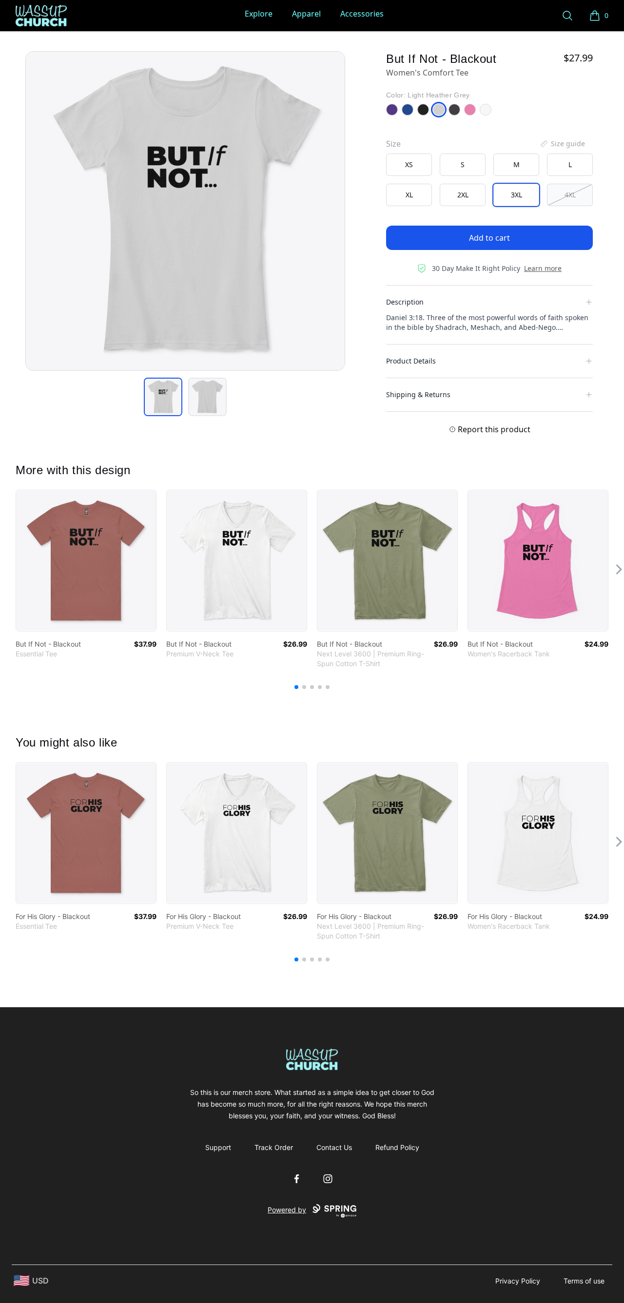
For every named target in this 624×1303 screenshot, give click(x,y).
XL (409, 194)
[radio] (409, 164)
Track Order (273, 1147)
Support (218, 1147)
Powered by (287, 1210)
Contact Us (334, 1147)
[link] (86, 560)
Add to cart (489, 237)
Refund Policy (397, 1147)
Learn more (543, 268)
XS (409, 164)
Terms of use (584, 1281)
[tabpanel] (185, 211)
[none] (562, 144)
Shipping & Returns (418, 394)
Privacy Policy (517, 1281)
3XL (516, 194)
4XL (570, 194)
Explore (259, 13)
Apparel (306, 13)
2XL (462, 194)
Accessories (362, 13)
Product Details (411, 360)
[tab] (163, 397)
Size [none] (393, 143)
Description (405, 302)
